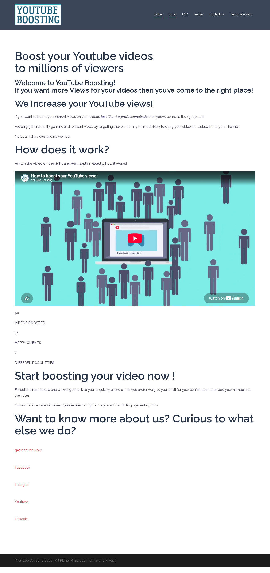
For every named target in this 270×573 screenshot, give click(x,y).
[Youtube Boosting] (38, 14)
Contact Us (216, 14)
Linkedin (21, 519)
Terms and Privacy (102, 560)
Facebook (22, 467)
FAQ (185, 14)
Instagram (23, 485)
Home (158, 14)
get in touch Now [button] (28, 450)
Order (172, 14)
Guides (199, 14)
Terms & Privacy (241, 14)
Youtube (21, 502)
